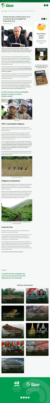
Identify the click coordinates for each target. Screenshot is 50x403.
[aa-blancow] (33, 382)
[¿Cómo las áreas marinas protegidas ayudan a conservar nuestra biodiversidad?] (14, 94)
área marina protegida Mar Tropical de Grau (20, 61)
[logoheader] (7, 3)
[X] (44, 19)
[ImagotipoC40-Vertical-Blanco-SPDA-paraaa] (17, 381)
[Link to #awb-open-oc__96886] (45, 5)
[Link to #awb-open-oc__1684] (47, 5)
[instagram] (46, 1)
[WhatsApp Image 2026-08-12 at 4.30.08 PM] (41, 69)
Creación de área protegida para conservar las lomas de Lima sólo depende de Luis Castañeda (13, 275)
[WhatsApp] (46, 19)
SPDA (22, 400)
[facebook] (42, 1)
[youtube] (48, 1)
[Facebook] (42, 19)
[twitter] (44, 1)
